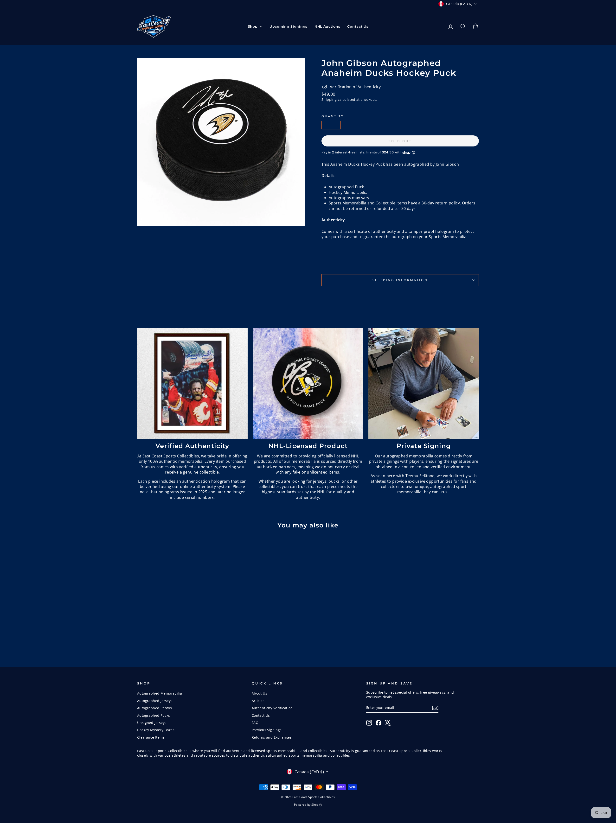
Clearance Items (151, 737)
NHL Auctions (327, 26)
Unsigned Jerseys (151, 722)
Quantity (332, 116)
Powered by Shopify (308, 805)
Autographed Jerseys (155, 700)
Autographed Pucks (153, 715)
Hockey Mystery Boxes (155, 730)
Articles (258, 700)
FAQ (255, 722)
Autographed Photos (154, 708)
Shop (253, 26)
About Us (259, 693)
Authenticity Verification (272, 708)
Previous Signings (267, 730)
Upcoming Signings (288, 26)
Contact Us (357, 26)
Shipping (329, 99)
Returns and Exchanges (272, 737)
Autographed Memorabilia (159, 693)
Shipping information (400, 280)
